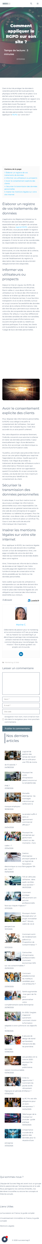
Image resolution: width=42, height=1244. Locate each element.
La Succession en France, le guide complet (17, 1213)
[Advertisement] (21, 140)
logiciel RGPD (21, 227)
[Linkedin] (21, 654)
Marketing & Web (12, 662)
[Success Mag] (6, 3)
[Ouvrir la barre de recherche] (31, 3)
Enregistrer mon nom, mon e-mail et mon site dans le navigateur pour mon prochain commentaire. (22, 719)
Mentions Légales (7, 1226)
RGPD (14, 115)
